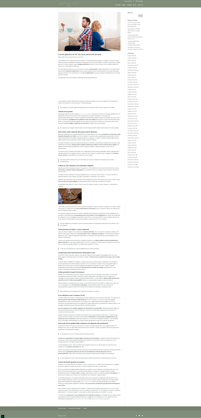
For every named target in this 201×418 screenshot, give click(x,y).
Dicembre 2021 (132, 130)
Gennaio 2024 (132, 101)
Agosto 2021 (131, 140)
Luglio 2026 (131, 55)
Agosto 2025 (131, 72)
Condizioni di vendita (74, 408)
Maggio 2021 (131, 147)
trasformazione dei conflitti (80, 399)
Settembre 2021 (132, 138)
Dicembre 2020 (132, 159)
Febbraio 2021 (132, 155)
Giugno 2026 (131, 58)
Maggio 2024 (131, 94)
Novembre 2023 (132, 104)
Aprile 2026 (131, 60)
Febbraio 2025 (132, 80)
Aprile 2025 (131, 77)
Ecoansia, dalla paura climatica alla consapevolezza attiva (134, 43)
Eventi (124, 5)
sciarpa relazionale (85, 381)
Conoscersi (80, 57)
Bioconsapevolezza (71, 57)
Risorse (129, 5)
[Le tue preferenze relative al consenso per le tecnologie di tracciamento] (2, 416)
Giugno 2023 (131, 109)
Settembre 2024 (132, 87)
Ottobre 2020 (131, 164)
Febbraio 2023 (132, 116)
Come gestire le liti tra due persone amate (79, 54)
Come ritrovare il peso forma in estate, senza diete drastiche (134, 24)
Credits (85, 408)
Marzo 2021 (131, 152)
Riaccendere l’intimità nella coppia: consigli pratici (134, 30)
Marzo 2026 (131, 63)
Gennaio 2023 (132, 118)
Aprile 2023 (131, 113)
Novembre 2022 (132, 121)
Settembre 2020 (132, 167)
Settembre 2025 (132, 70)
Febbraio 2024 (132, 99)
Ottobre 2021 (131, 135)
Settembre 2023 (132, 106)
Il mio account (128, 1)
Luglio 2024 (131, 89)
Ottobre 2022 (131, 123)
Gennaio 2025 (132, 82)
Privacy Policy (62, 408)
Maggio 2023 (131, 111)
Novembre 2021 (132, 133)
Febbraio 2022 (132, 126)
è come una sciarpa (85, 114)
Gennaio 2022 (132, 128)
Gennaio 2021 (131, 157)
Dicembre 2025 (132, 65)
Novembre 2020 (132, 162)
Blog (134, 5)
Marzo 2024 (131, 97)
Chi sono (118, 5)
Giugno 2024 (131, 92)
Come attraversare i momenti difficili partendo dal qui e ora (135, 37)
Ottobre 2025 (131, 67)
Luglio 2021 (131, 142)
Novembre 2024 (132, 84)
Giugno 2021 (131, 145)
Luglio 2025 (131, 75)
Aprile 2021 (131, 150)
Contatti (140, 5)
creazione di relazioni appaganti (100, 399)
